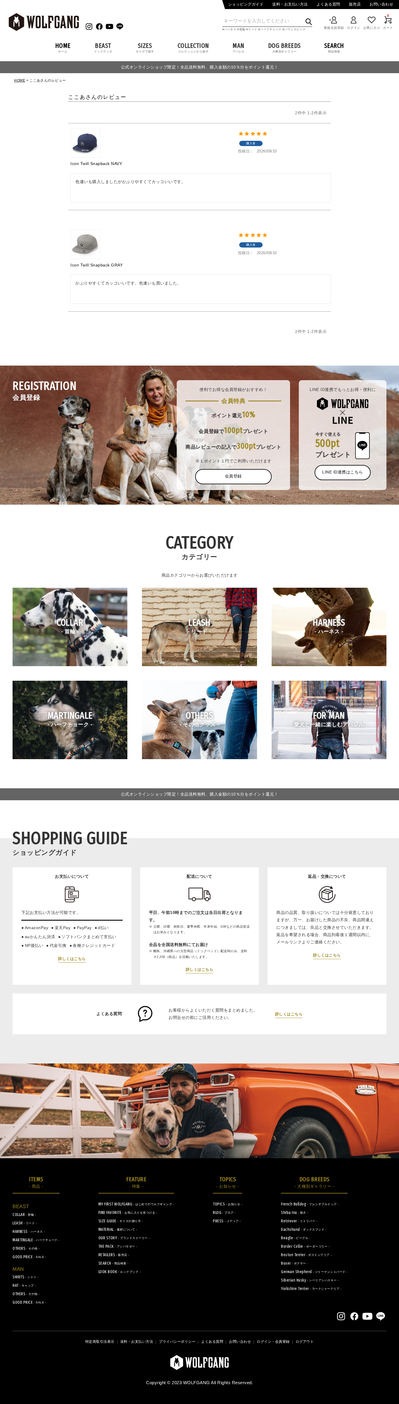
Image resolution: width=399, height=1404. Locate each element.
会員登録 (233, 476)
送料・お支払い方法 (290, 4)
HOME (19, 80)
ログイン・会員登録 (273, 1342)
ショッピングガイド (246, 4)
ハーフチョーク (271, 29)
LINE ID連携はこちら (342, 472)
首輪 (242, 29)
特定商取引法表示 (100, 1342)
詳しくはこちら (72, 959)
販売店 (355, 4)
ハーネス (230, 29)
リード (252, 29)
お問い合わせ (381, 4)
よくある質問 (328, 4)
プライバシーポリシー (177, 1342)
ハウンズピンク (295, 29)
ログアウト (305, 1342)
